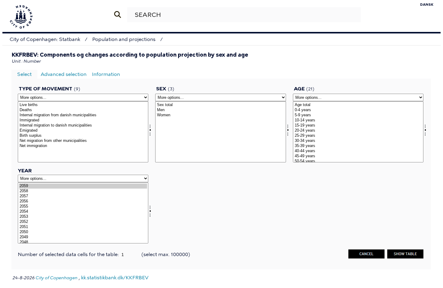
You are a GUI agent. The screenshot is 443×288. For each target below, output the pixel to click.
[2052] (83, 221)
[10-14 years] (358, 120)
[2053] (83, 216)
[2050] (83, 232)
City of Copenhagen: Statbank (45, 39)
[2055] (83, 206)
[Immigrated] (83, 120)
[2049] (83, 237)
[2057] (83, 196)
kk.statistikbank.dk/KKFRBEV (115, 277)
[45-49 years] (358, 156)
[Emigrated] (83, 130)
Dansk (426, 4)
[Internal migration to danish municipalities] (83, 125)
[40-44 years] (358, 151)
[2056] (83, 201)
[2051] (83, 227)
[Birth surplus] (83, 135)
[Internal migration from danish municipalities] (83, 115)
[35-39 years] (358, 146)
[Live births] (83, 105)
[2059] (83, 186)
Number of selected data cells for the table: (69, 254)
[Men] (220, 110)
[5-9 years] (358, 115)
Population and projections (124, 39)
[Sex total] (220, 105)
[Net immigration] (83, 146)
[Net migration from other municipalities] (83, 140)
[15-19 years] (358, 125)
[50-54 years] (358, 161)
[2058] (83, 191)
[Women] (220, 115)
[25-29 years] (358, 135)
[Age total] (358, 105)
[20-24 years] (358, 130)
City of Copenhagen (56, 277)
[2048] (83, 242)
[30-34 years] (358, 140)
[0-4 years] (358, 110)
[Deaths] (83, 110)
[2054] (83, 211)
